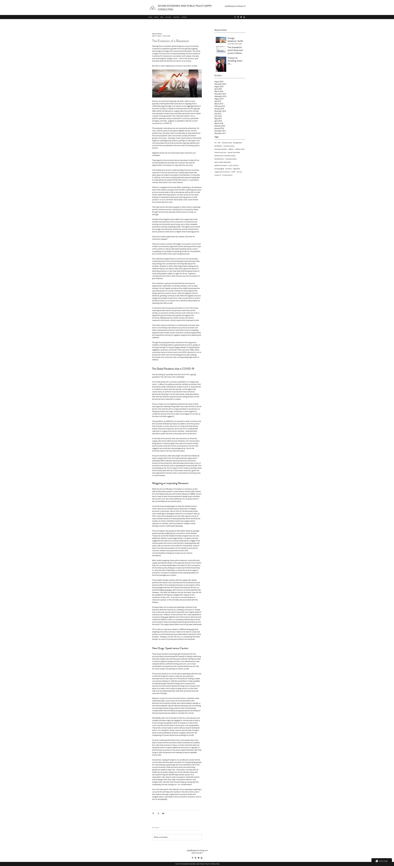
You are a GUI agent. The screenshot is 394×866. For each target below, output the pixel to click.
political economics (221, 165)
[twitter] (241, 17)
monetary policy (231, 159)
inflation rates (240, 149)
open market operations (222, 162)
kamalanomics (219, 159)
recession (228, 169)
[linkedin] (244, 17)
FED (219, 143)
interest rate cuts (220, 152)
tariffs (233, 172)
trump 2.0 (217, 175)
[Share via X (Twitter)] (158, 813)
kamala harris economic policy (224, 156)
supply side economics (222, 172)
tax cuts (239, 172)
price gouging (219, 169)
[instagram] (238, 17)
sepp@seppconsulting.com (235, 6)
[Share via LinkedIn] (163, 813)
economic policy (228, 146)
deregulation (237, 143)
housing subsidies (220, 149)
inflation (231, 149)
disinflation (218, 146)
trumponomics (227, 175)
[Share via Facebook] (153, 813)
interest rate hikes (233, 152)
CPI (215, 143)
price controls (233, 165)
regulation (236, 169)
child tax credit (227, 143)
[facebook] (235, 17)
